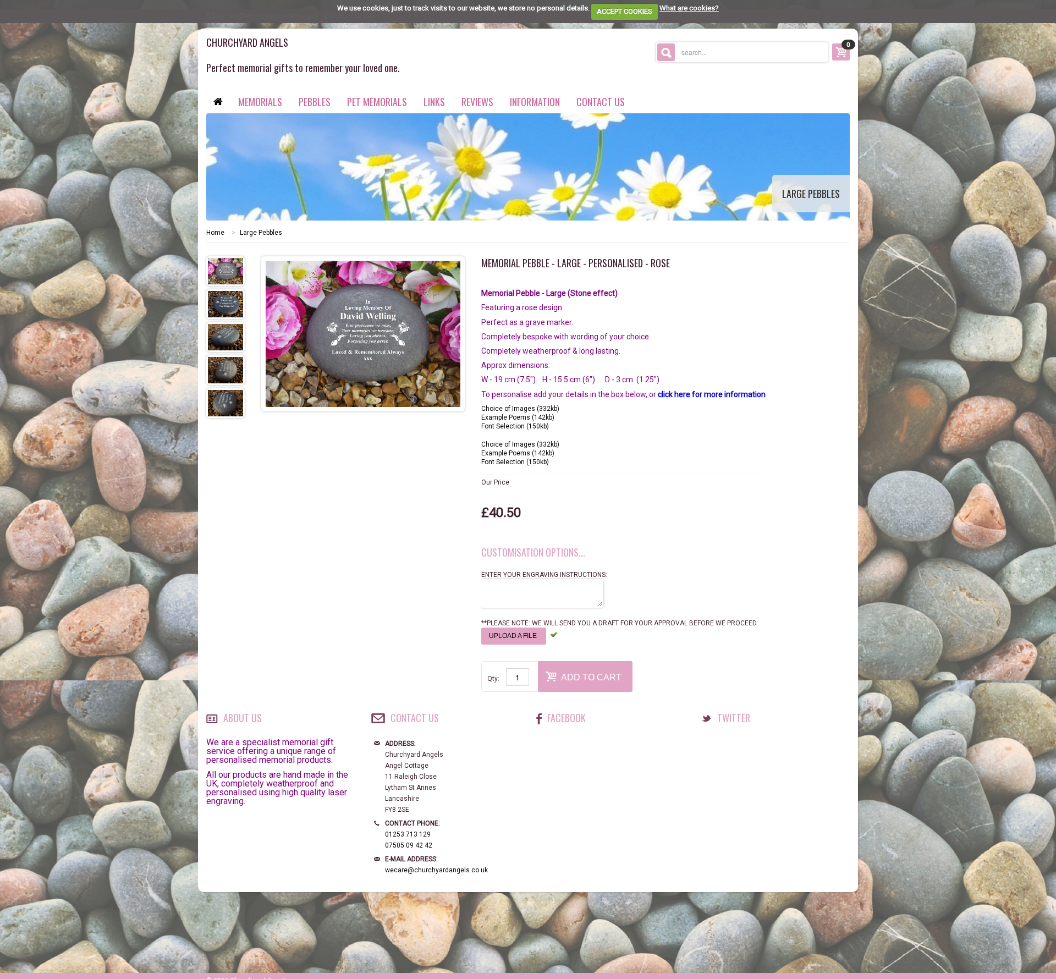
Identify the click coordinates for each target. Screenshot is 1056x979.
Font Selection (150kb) (515, 426)
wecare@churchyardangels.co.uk (436, 870)
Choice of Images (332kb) (520, 409)
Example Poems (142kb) (517, 417)
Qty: (493, 679)
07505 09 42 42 (408, 845)
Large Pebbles (261, 233)
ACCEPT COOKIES (624, 11)
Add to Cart (591, 677)
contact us (600, 102)
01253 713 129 (408, 834)
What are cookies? (689, 8)
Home (215, 233)
